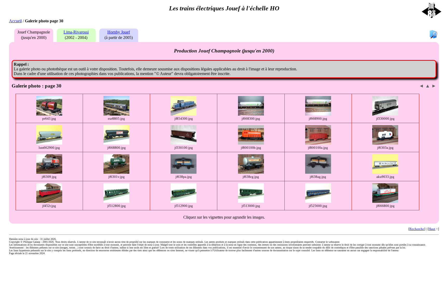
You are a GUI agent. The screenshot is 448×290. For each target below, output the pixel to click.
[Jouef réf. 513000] (251, 202)
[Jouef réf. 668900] (318, 114)
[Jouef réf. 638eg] (251, 172)
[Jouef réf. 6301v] (116, 172)
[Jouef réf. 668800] (116, 143)
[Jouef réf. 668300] (251, 114)
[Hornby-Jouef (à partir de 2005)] (117, 37)
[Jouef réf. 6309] (49, 172)
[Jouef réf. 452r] (49, 202)
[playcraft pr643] (49, 114)
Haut (432, 229)
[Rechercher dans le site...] (433, 34)
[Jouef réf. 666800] (385, 202)
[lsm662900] (49, 143)
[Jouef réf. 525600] (318, 202)
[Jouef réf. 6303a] (385, 143)
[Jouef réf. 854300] (184, 114)
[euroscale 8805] (116, 114)
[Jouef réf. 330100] (184, 143)
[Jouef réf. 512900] (184, 202)
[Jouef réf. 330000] (385, 114)
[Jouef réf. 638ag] (318, 172)
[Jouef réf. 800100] (251, 143)
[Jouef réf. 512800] (116, 202)
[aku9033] (385, 172)
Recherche (416, 229)
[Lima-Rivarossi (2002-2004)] (75, 37)
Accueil (15, 21)
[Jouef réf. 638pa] (184, 172)
